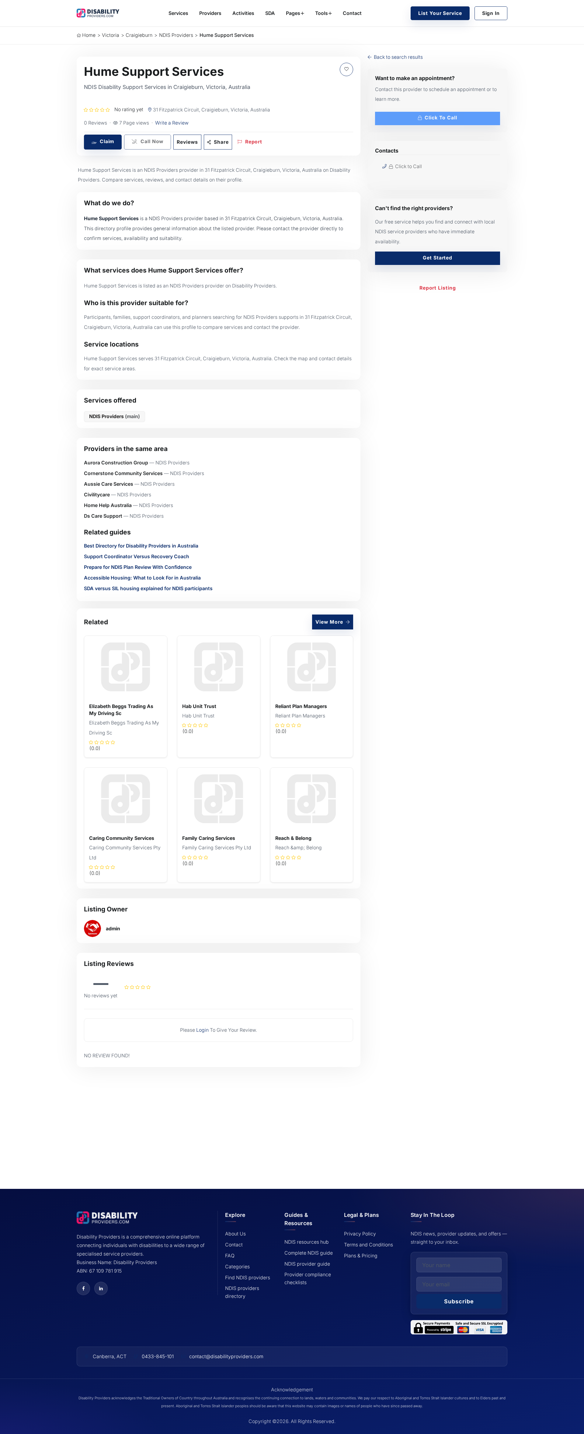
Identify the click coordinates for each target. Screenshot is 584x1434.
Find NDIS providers (247, 1278)
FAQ (230, 1256)
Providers (210, 13)
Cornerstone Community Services (123, 473)
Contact (352, 13)
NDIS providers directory (242, 1292)
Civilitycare (97, 495)
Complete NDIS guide (308, 1253)
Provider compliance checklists (307, 1278)
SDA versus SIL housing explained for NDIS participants (148, 588)
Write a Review (172, 123)
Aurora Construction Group (116, 463)
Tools (321, 13)
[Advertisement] (218, 1119)
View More (329, 622)
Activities (243, 13)
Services (178, 13)
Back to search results (398, 57)
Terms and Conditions (368, 1245)
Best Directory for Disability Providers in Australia (141, 546)
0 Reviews (95, 123)
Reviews (187, 142)
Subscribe (459, 1301)
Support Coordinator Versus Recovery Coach (136, 556)
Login (202, 1030)
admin (113, 929)
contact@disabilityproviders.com (226, 1356)
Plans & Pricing (360, 1256)
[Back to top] (24, 1386)
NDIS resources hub (306, 1242)
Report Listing (437, 288)
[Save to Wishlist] (346, 69)
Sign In (491, 13)
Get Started (437, 258)
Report (253, 142)
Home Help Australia (108, 505)
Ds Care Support (103, 516)
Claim (106, 141)
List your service (440, 13)
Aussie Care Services (108, 484)
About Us (235, 1234)
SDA (270, 13)
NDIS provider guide (307, 1264)
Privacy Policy (360, 1234)
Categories (237, 1267)
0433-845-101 (158, 1356)
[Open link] (83, 1288)
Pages (293, 13)
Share (221, 142)
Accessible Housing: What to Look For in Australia (142, 578)
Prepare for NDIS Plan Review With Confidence (138, 567)
